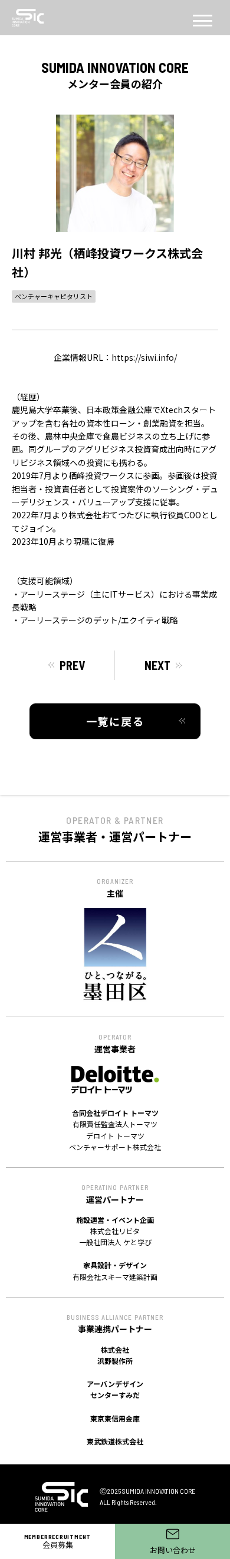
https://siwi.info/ (144, 357)
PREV (72, 665)
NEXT (157, 665)
